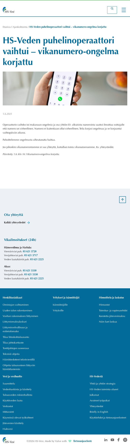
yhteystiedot (106, 147)
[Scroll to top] (122, 199)
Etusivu (6, 27)
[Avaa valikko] (123, 10)
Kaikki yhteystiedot (14, 222)
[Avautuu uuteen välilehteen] (70, 441)
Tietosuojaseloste (82, 441)
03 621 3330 (29, 271)
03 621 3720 (29, 251)
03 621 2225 (37, 259)
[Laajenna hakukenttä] (112, 9)
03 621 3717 (31, 255)
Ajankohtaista (20, 27)
